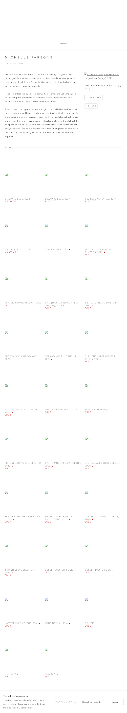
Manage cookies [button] (65, 701)
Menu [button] (63, 43)
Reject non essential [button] (92, 701)
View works (93, 97)
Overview (11, 63)
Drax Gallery (63, 21)
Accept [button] (115, 701)
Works (23, 63)
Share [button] (92, 106)
